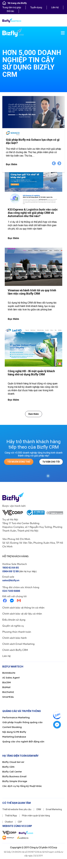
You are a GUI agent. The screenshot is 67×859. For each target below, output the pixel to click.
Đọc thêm (11, 164)
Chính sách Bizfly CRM (15, 649)
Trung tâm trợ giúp (11, 7)
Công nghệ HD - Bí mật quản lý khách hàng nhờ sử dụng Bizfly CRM (31, 372)
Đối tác (10, 11)
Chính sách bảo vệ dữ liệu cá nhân (22, 613)
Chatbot (9, 822)
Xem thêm (33, 414)
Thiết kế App (11, 815)
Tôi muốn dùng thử (18, 462)
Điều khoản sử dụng (13, 619)
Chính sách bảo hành (14, 637)
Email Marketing (54, 809)
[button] (59, 163)
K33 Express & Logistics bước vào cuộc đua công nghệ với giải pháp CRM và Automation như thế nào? (33, 213)
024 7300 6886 (11, 590)
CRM (38, 809)
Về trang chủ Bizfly (17, 3)
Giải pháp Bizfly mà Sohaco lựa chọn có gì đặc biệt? (33, 141)
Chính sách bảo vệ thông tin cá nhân (23, 607)
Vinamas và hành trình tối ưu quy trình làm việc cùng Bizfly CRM (32, 292)
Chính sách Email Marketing (18, 643)
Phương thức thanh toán (16, 631)
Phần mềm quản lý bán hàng (36, 815)
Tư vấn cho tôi (51, 462)
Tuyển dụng (36, 7)
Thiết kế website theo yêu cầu (16, 809)
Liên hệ (55, 7)
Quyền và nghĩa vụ (13, 625)
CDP (20, 822)
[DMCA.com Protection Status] (54, 512)
